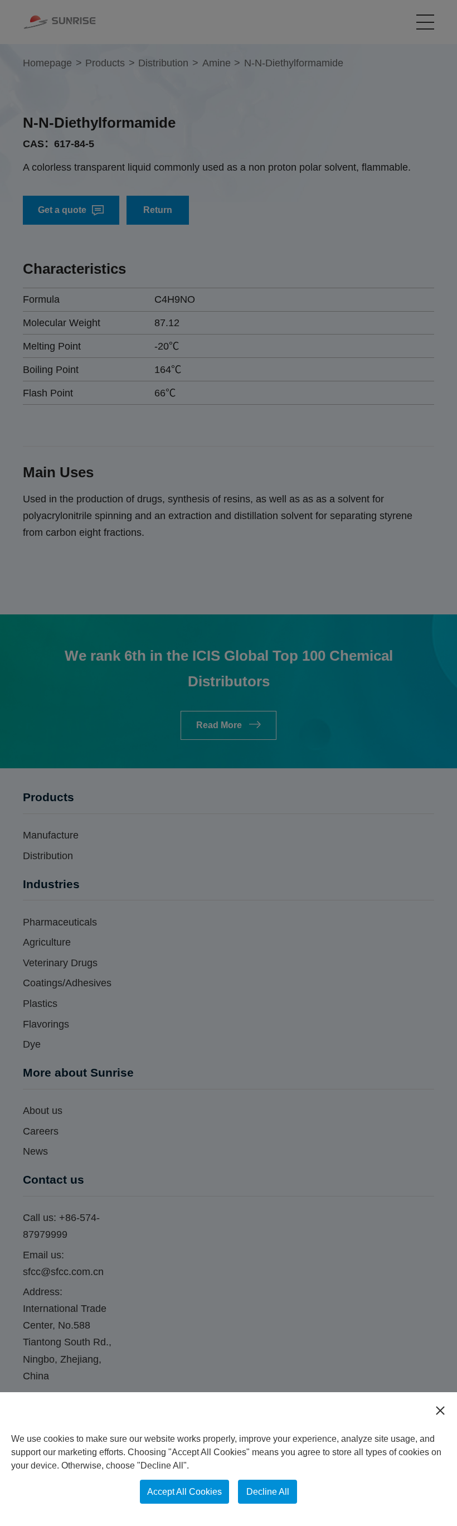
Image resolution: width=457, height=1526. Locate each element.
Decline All (267, 1491)
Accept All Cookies (184, 1491)
